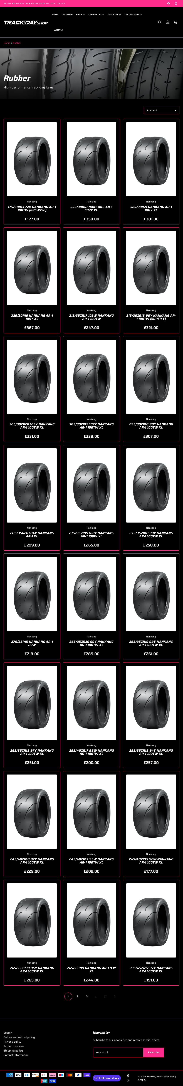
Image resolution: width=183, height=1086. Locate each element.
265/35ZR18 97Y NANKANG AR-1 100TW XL (32, 752)
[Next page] (114, 996)
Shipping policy (13, 1050)
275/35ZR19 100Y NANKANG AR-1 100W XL (91, 535)
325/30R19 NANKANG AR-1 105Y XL (32, 317)
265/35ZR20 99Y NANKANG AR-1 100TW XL (91, 643)
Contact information (16, 1055)
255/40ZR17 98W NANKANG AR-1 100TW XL (91, 752)
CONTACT (58, 29)
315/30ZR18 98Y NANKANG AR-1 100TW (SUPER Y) (151, 317)
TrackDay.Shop (154, 1076)
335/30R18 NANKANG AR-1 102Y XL (91, 208)
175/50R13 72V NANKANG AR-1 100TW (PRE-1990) (32, 208)
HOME (55, 14)
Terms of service (14, 1046)
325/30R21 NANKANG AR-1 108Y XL (151, 208)
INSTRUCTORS (132, 14)
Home (7, 43)
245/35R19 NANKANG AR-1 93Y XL (91, 970)
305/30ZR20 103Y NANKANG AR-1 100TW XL (32, 426)
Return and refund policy (19, 1037)
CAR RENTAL (94, 14)
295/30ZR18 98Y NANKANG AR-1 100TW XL (151, 426)
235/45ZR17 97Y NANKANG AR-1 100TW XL (151, 970)
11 (105, 996)
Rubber (17, 43)
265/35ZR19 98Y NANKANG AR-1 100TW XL (151, 643)
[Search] (160, 22)
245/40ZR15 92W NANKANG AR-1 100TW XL (151, 861)
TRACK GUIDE (114, 14)
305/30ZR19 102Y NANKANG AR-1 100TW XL (91, 426)
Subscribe (153, 1052)
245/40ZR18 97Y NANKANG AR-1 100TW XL (32, 861)
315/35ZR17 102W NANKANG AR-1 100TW (91, 317)
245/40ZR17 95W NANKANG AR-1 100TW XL (91, 861)
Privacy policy (12, 1042)
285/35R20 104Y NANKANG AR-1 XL (32, 535)
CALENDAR (67, 14)
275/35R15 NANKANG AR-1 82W (32, 643)
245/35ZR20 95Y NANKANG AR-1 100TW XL (32, 970)
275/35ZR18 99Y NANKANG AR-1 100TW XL (151, 535)
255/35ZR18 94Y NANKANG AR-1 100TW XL (151, 752)
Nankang (32, 202)
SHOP (79, 14)
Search (8, 1033)
